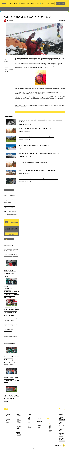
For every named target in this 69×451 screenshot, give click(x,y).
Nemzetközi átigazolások (19, 435)
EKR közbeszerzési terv (61, 425)
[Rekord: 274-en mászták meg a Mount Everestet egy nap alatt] (11, 158)
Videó (50, 431)
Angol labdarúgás (19, 415)
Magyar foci (6, 412)
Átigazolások (8, 420)
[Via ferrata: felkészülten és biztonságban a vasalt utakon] (11, 183)
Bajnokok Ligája (19, 424)
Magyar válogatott (8, 422)
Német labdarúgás (19, 422)
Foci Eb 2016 (18, 430)
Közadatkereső (61, 431)
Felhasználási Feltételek (61, 439)
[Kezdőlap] (4, 4)
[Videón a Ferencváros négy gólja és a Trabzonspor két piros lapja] (11, 373)
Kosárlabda (40, 420)
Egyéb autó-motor (50, 426)
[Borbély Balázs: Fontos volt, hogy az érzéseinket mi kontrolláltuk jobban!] (11, 266)
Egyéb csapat (39, 427)
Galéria (48, 3)
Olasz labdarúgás (19, 420)
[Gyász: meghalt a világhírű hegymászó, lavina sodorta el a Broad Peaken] (11, 124)
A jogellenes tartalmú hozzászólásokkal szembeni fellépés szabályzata (62, 419)
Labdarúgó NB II (8, 417)
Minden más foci (18, 433)
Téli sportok (29, 427)
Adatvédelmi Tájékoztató (61, 436)
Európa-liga (6, 286)
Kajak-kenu (29, 418)
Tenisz (29, 422)
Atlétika (29, 414)
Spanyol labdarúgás (19, 417)
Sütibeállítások (61, 440)
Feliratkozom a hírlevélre (11, 234)
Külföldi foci (17, 412)
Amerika (32, 3)
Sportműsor (32, 8)
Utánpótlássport (51, 8)
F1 (35, 3)
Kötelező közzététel (60, 423)
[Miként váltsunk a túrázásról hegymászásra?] (11, 149)
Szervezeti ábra (61, 428)
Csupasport (41, 8)
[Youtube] (64, 409)
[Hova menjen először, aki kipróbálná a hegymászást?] (11, 141)
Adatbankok (11, 3)
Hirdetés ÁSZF (61, 433)
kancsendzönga (7, 67)
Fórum (50, 428)
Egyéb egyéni (21, 124)
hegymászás (11, 69)
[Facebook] (62, 409)
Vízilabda (39, 425)
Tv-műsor (50, 430)
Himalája (6, 69)
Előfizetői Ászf (61, 434)
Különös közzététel (60, 430)
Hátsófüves (8, 419)
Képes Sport (36, 8)
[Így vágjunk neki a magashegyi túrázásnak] (11, 166)
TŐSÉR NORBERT (10, 20)
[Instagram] (59, 409)
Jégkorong (40, 421)
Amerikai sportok (39, 423)
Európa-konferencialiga (8, 307)
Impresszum (61, 414)
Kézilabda (40, 418)
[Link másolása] (5, 59)
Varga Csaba (6, 71)
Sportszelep (49, 412)
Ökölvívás (29, 421)
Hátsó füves (45, 8)
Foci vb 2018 (18, 428)
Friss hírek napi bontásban (25, 8)
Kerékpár (29, 419)
